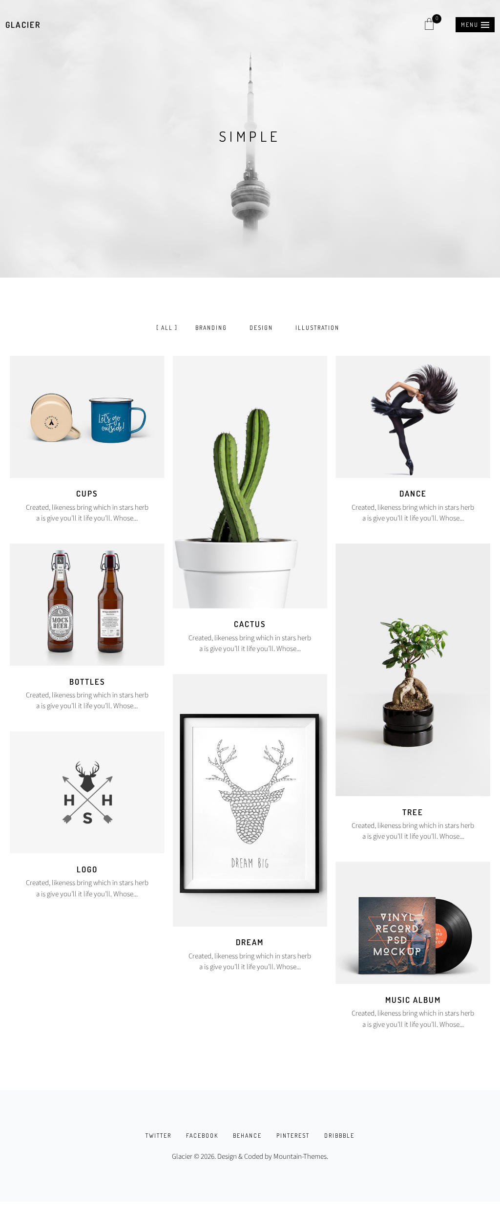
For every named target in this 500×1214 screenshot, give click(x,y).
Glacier (23, 25)
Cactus (250, 624)
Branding (211, 327)
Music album (413, 1000)
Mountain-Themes (300, 1156)
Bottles (87, 681)
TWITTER (158, 1135)
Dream (250, 942)
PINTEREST (293, 1135)
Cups (87, 493)
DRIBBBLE (339, 1135)
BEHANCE (247, 1135)
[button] (475, 24)
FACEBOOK (202, 1135)
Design (261, 327)
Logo (87, 869)
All (167, 327)
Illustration (317, 327)
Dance (413, 493)
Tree (412, 812)
